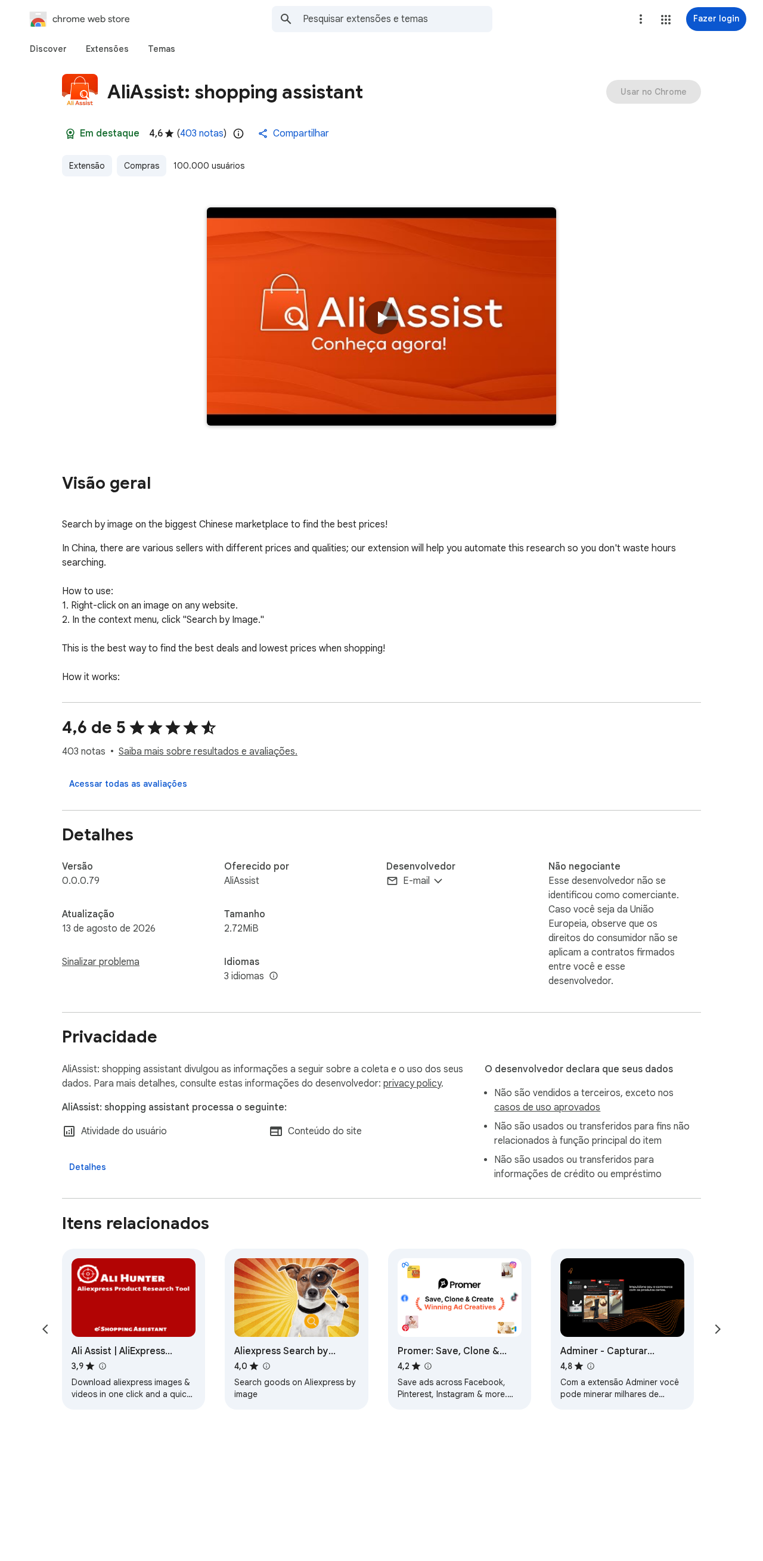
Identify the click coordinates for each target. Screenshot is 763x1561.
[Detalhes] (87, 1167)
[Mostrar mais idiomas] (273, 976)
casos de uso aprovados (547, 1107)
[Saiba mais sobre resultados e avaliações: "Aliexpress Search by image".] (266, 1366)
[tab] (48, 49)
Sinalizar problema (100, 962)
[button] (666, 20)
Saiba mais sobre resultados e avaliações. (208, 752)
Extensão (87, 165)
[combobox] (397, 19)
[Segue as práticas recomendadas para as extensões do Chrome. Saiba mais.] (70, 133)
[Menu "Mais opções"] (641, 19)
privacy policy (412, 1084)
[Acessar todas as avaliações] (128, 783)
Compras (141, 165)
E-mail (416, 881)
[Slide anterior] (45, 1329)
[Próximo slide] (718, 1329)
